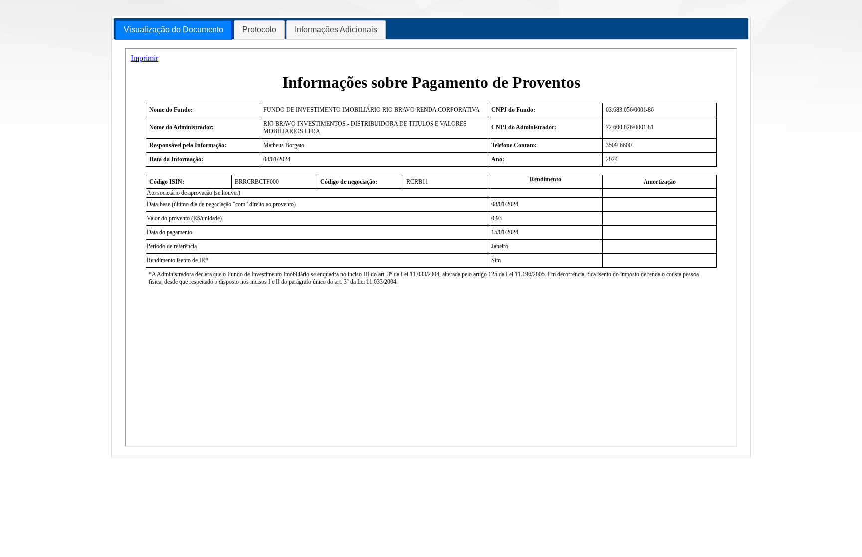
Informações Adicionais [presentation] (336, 29)
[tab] (173, 30)
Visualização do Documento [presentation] (173, 29)
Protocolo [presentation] (259, 29)
